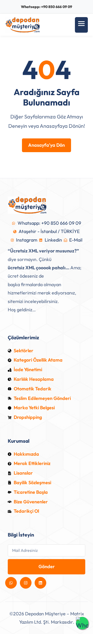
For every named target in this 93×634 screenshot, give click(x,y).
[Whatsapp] (11, 583)
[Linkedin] (40, 583)
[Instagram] (26, 583)
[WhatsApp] (82, 623)
